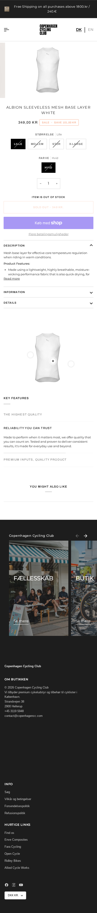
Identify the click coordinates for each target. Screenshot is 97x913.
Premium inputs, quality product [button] (35, 459)
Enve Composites (16, 839)
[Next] (85, 535)
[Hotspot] (30, 355)
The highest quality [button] (23, 414)
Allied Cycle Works (17, 867)
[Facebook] (7, 885)
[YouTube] (21, 885)
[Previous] (77, 535)
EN (90, 29)
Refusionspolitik (15, 813)
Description (14, 245)
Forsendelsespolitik (17, 806)
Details (10, 302)
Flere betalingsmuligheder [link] (49, 234)
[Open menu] (10, 29)
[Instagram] (14, 885)
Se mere (21, 621)
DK (79, 29)
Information (14, 292)
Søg (7, 792)
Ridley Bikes (13, 860)
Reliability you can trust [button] (28, 428)
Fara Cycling (13, 846)
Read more (12, 278)
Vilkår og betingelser (18, 799)
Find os (9, 833)
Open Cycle (12, 853)
